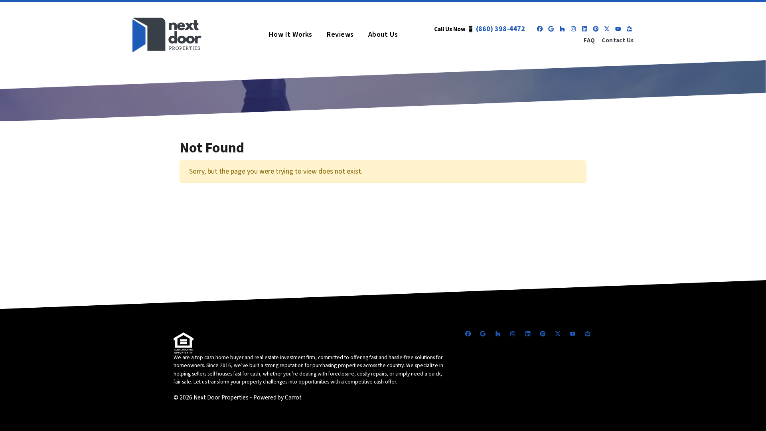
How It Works (290, 35)
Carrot (293, 397)
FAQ (589, 40)
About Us (383, 35)
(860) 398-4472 (500, 29)
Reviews (340, 35)
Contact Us (618, 40)
